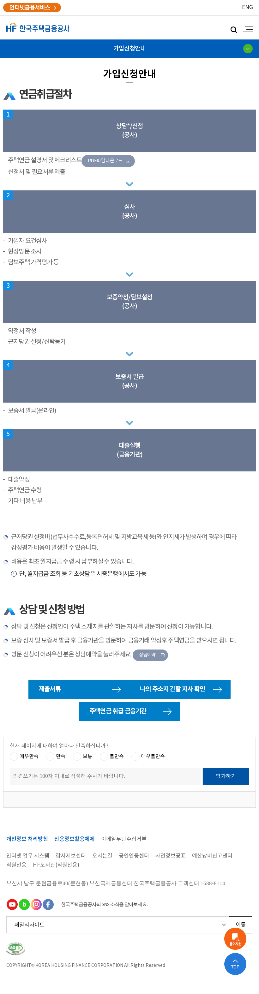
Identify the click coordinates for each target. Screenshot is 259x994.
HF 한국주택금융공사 (37, 27)
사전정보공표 (170, 856)
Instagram (36, 904)
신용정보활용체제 (74, 839)
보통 (87, 756)
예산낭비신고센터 (212, 856)
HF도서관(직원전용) (56, 865)
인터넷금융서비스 (29, 7)
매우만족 (29, 756)
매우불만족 (153, 756)
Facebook (48, 904)
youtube (12, 904)
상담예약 (147, 655)
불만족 (117, 756)
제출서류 (50, 689)
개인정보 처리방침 (27, 839)
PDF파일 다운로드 (105, 161)
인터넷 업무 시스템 (27, 856)
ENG (247, 7)
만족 (60, 756)
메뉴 (246, 29)
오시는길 (102, 856)
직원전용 (16, 865)
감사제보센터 (71, 856)
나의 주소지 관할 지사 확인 (172, 689)
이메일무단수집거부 (124, 839)
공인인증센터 (134, 856)
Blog (24, 904)
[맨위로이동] (235, 964)
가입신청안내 (129, 48)
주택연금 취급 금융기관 (117, 711)
